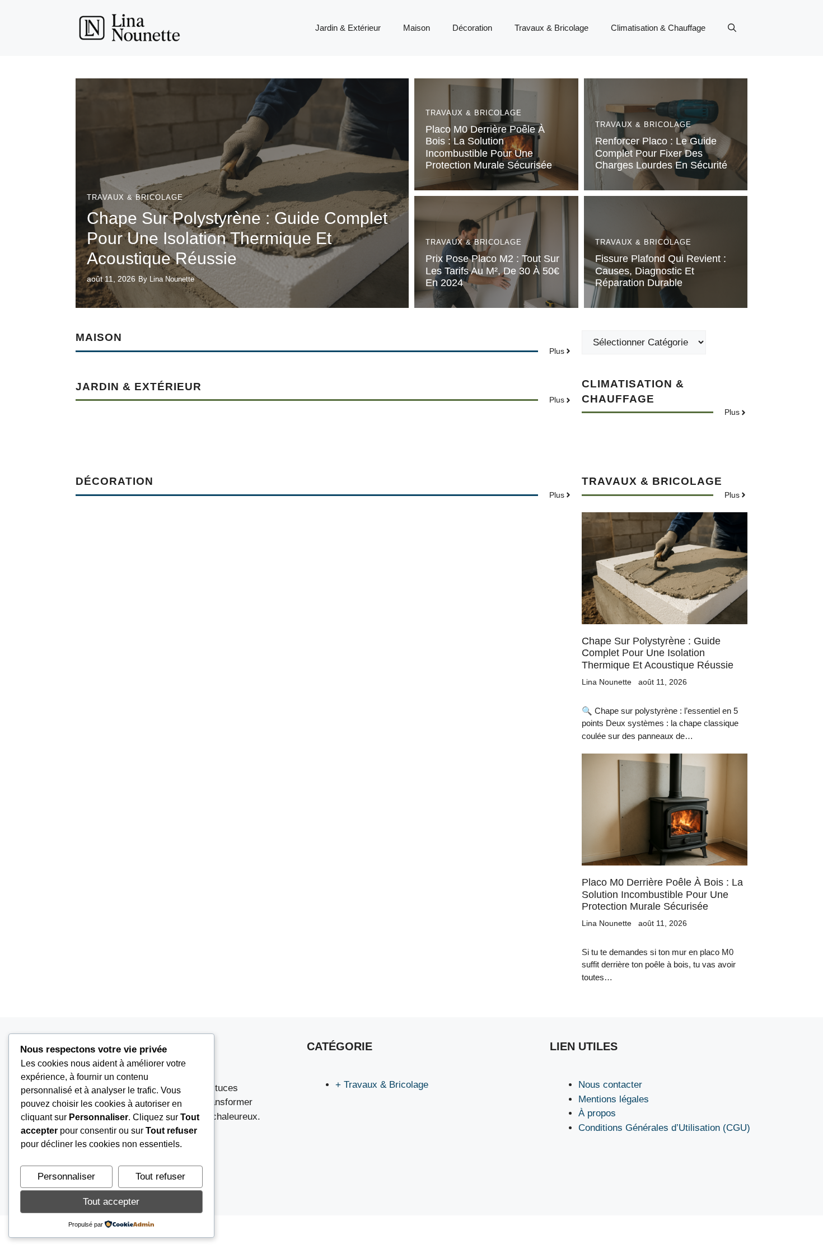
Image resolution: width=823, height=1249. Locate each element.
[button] (732, 28)
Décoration (472, 27)
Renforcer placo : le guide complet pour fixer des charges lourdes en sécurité (661, 153)
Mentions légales (613, 1099)
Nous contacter (610, 1084)
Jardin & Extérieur (348, 27)
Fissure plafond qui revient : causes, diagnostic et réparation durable (660, 270)
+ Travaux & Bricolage (381, 1084)
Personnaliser (66, 1176)
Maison (416, 27)
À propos (597, 1113)
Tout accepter (111, 1201)
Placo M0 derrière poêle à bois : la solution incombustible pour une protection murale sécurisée (488, 147)
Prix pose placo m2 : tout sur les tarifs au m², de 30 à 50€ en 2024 (492, 270)
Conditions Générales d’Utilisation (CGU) (664, 1127)
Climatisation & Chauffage (658, 27)
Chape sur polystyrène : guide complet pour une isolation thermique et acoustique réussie (237, 238)
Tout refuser (160, 1176)
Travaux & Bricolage (551, 27)
